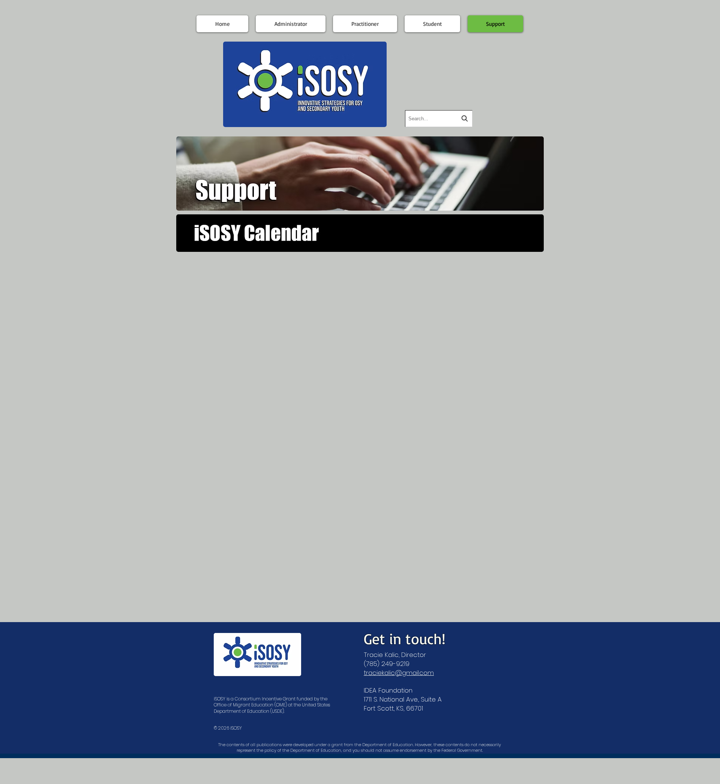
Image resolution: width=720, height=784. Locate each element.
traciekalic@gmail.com (399, 672)
